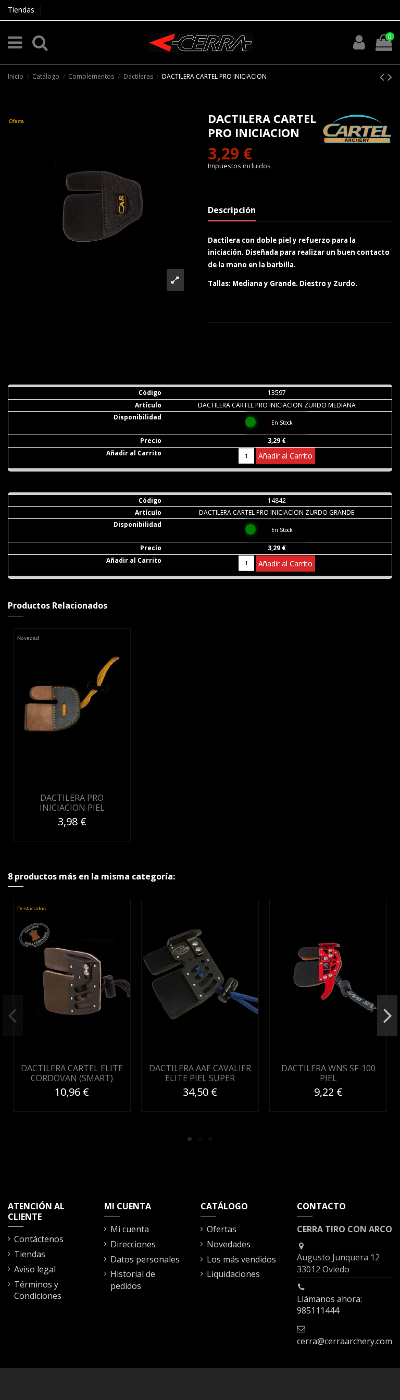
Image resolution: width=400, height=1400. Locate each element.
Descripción (232, 210)
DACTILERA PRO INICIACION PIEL (72, 802)
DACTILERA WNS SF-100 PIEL (328, 1073)
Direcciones (133, 1244)
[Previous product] (384, 76)
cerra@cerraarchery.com (344, 1341)
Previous (13, 1015)
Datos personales (145, 1259)
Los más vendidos (241, 1259)
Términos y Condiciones (37, 1290)
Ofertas (221, 1229)
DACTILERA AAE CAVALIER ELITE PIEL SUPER (200, 1073)
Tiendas (21, 10)
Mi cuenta (129, 1229)
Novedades (229, 1244)
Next (387, 1015)
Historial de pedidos (132, 1279)
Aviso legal (35, 1269)
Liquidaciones (233, 1274)
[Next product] (390, 76)
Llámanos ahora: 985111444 (329, 1304)
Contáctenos (39, 1239)
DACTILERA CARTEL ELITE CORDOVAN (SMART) (72, 1073)
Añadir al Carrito (285, 456)
